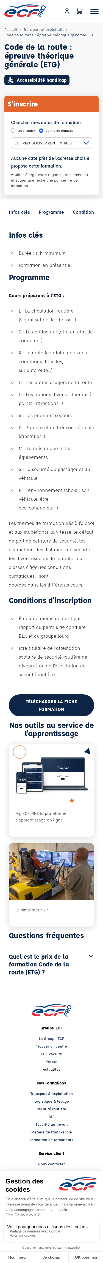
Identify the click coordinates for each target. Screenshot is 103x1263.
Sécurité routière (51, 1108)
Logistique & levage (51, 1101)
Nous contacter (51, 1163)
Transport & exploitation (51, 1093)
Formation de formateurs (51, 1139)
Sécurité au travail (51, 1124)
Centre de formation (61, 130)
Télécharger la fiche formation (51, 705)
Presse (51, 1061)
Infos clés (19, 212)
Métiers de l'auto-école (51, 1132)
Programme (51, 212)
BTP (52, 1116)
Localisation (27, 130)
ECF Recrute (51, 1053)
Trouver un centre (51, 1046)
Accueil (10, 29)
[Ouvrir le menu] (94, 11)
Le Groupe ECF (51, 1038)
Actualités (51, 1069)
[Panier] (79, 11)
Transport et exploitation (45, 29)
